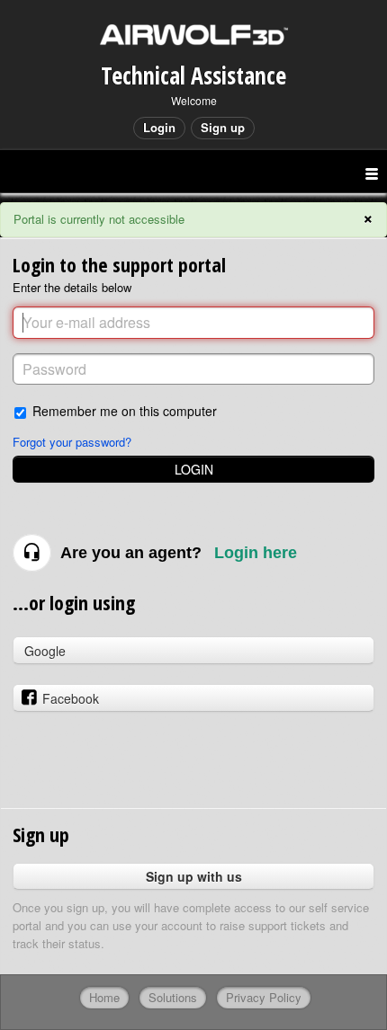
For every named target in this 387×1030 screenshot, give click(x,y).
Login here (255, 553)
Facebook (70, 698)
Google (45, 651)
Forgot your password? (72, 441)
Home (104, 997)
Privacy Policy (264, 997)
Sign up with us (194, 876)
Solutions (172, 997)
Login (194, 469)
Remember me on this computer (124, 410)
